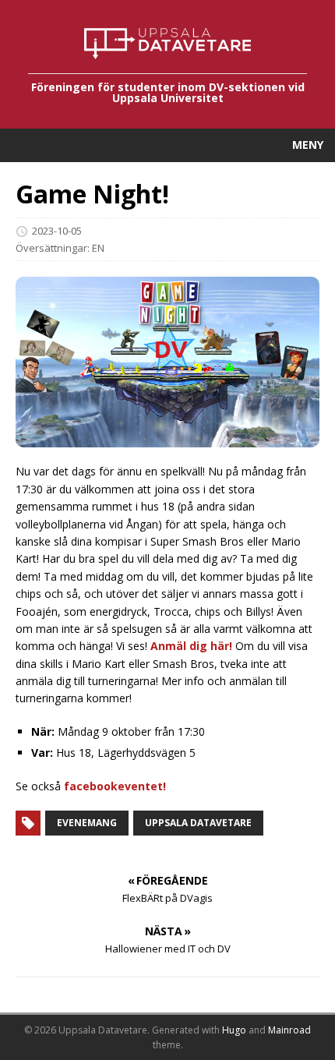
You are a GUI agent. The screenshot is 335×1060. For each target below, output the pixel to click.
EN (98, 248)
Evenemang (87, 822)
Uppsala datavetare (198, 822)
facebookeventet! (115, 786)
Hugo (234, 1030)
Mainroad (289, 1030)
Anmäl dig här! (191, 645)
